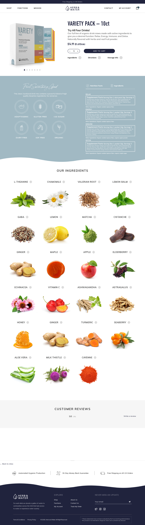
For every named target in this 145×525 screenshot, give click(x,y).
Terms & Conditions (19, 519)
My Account (58, 506)
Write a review (130, 416)
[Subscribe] (130, 502)
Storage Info (113, 57)
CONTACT (108, 8)
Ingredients (72, 57)
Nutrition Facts (96, 86)
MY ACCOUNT (125, 8)
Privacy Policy (32, 519)
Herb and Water (51, 519)
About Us (74, 500)
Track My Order (76, 506)
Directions (92, 57)
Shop (9, 8)
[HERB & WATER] (72, 8)
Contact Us (75, 503)
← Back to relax (6, 464)
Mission (37, 8)
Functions (23, 8)
